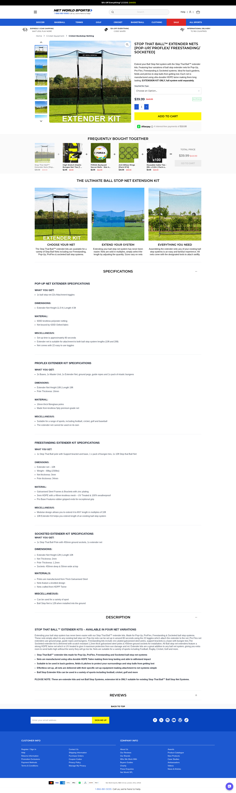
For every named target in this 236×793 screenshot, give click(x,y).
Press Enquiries (127, 769)
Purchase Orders (76, 756)
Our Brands (125, 756)
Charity (123, 766)
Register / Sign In (28, 749)
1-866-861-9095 (103, 789)
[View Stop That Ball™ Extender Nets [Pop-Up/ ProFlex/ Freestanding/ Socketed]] (41, 51)
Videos (171, 766)
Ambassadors (174, 762)
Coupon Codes (75, 759)
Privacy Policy (75, 762)
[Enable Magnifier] (127, 44)
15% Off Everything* (111, 2)
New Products (174, 756)
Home (39, 36)
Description (118, 617)
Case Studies (173, 759)
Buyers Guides (126, 762)
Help (183, 12)
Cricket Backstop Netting (81, 36)
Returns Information (30, 756)
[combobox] (139, 12)
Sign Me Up (101, 720)
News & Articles (174, 769)
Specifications (118, 271)
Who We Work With (128, 759)
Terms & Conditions (29, 766)
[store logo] (73, 10)
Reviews (118, 695)
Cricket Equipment (55, 36)
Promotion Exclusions (30, 759)
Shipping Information (78, 752)
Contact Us (73, 749)
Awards (171, 749)
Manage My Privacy (77, 766)
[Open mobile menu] (35, 12)
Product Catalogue (176, 752)
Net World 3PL (126, 772)
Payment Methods (29, 762)
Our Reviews (125, 752)
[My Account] (190, 12)
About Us (124, 749)
